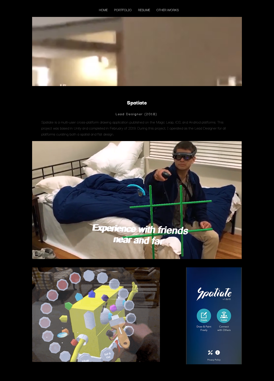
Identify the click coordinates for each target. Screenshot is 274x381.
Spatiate (47, 122)
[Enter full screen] (236, 253)
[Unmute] (45, 253)
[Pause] (37, 253)
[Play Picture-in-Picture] (228, 253)
